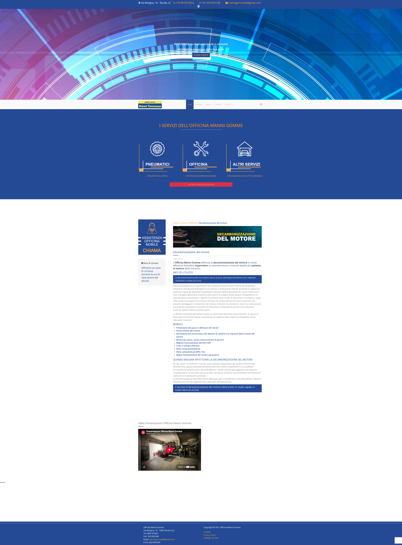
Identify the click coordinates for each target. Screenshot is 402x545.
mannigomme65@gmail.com (244, 2)
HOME (190, 104)
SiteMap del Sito (211, 538)
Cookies (207, 532)
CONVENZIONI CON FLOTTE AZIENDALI (244, 176)
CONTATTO (229, 104)
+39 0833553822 (184, 2)
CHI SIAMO (199, 104)
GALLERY (218, 104)
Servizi (184, 223)
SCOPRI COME (200, 55)
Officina (192, 223)
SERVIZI (208, 104)
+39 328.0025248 (210, 2)
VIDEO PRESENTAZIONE (201, 184)
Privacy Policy (210, 535)
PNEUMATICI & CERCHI (157, 176)
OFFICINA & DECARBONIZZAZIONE (201, 176)
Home (176, 223)
